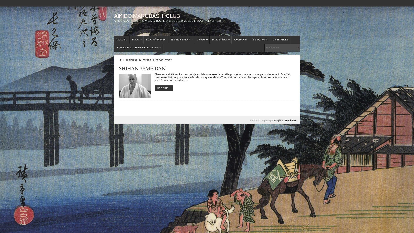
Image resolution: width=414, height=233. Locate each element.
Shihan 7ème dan (142, 68)
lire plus (162, 88)
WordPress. (291, 120)
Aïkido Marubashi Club (147, 16)
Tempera (278, 120)
